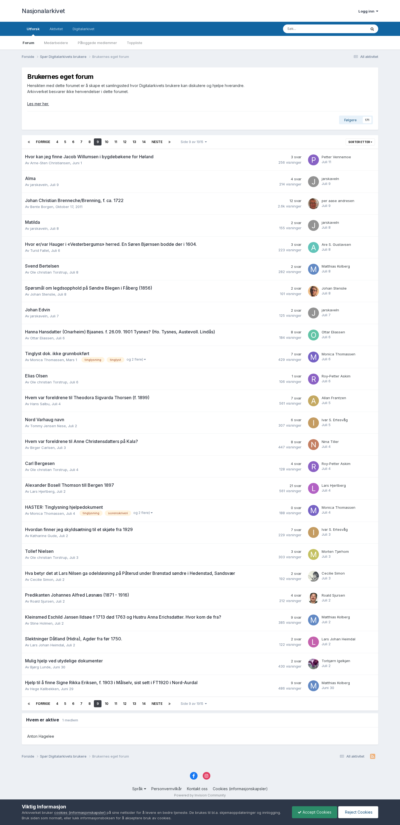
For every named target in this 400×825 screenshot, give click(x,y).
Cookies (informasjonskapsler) (240, 788)
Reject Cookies (358, 812)
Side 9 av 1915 (193, 142)
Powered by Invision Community (200, 795)
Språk (138, 788)
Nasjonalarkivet (43, 10)
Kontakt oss (197, 788)
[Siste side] (169, 141)
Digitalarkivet (83, 29)
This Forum (350, 29)
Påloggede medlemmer (97, 43)
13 (134, 142)
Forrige (43, 142)
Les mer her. (38, 103)
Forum (28, 43)
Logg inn (367, 11)
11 (115, 142)
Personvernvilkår (166, 788)
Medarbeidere (56, 43)
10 (106, 142)
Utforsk (33, 29)
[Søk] (372, 28)
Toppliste (134, 43)
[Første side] (29, 141)
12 (125, 142)
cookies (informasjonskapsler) (80, 812)
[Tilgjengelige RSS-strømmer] (372, 756)
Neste (157, 142)
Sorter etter (359, 142)
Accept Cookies (316, 812)
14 (144, 142)
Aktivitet (56, 29)
